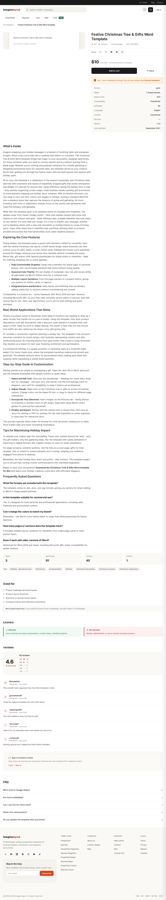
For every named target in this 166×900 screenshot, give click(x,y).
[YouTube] (34, 854)
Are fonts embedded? (13, 797)
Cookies (143, 853)
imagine (11, 9)
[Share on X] (106, 52)
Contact (160, 3)
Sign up (18, 765)
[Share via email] (122, 52)
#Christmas (40, 569)
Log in (158, 10)
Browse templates (152, 80)
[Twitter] (5, 854)
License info (119, 853)
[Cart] (150, 9)
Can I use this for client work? (17, 805)
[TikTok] (39, 854)
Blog (89, 849)
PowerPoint (10, 18)
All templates (8, 25)
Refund (143, 849)
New (47, 18)
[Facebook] (11, 854)
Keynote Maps (67, 861)
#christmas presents (107, 569)
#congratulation (55, 569)
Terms (143, 841)
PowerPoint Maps (68, 857)
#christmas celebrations (129, 569)
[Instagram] (28, 854)
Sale (38, 18)
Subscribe (46, 873)
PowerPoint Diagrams (70, 849)
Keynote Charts (67, 870)
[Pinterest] (22, 854)
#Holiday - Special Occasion (21, 569)
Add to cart (114, 71)
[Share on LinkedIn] (111, 52)
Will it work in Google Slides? (16, 790)
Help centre (119, 841)
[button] (44, 40)
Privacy (143, 845)
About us (91, 841)
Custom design (93, 845)
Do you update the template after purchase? (24, 819)
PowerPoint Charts (69, 865)
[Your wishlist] (144, 9)
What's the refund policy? (15, 812)
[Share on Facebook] (117, 52)
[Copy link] (100, 52)
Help (152, 3)
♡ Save (150, 71)
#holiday (69, 569)
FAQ (115, 849)
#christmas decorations (86, 569)
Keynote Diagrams (68, 853)
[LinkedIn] (17, 854)
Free (58, 18)
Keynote (25, 18)
